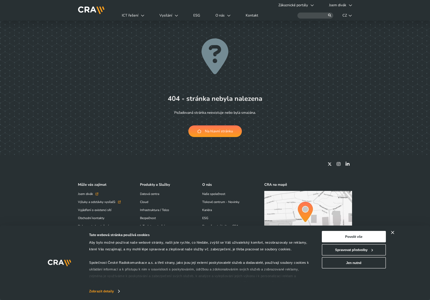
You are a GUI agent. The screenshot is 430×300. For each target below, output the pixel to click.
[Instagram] (338, 164)
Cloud (144, 202)
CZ (344, 15)
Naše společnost (213, 194)
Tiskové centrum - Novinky (220, 202)
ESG (196, 15)
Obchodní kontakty (91, 218)
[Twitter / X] (329, 164)
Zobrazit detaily (101, 291)
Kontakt (252, 15)
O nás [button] (220, 15)
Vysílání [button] (165, 15)
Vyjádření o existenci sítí (94, 210)
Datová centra (149, 194)
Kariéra (207, 210)
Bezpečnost (148, 218)
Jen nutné (353, 263)
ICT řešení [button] (130, 15)
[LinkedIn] (347, 164)
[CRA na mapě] (308, 215)
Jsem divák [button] (337, 5)
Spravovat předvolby (351, 250)
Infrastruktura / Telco (154, 210)
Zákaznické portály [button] (293, 5)
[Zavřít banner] (392, 232)
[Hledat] (315, 16)
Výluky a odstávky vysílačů (97, 202)
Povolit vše (353, 237)
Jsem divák (86, 194)
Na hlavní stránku (219, 131)
